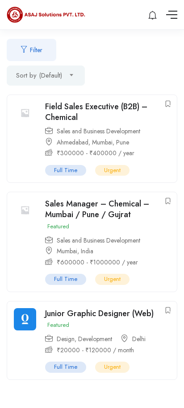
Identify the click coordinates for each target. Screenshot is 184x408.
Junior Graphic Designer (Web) (99, 313)
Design (66, 338)
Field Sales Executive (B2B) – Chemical (96, 112)
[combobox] (46, 76)
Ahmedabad (72, 142)
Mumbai (102, 142)
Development (95, 338)
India (87, 251)
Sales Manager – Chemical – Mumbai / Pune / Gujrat (97, 209)
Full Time (65, 170)
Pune (122, 142)
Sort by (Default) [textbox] (39, 75)
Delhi (139, 338)
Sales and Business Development (98, 131)
